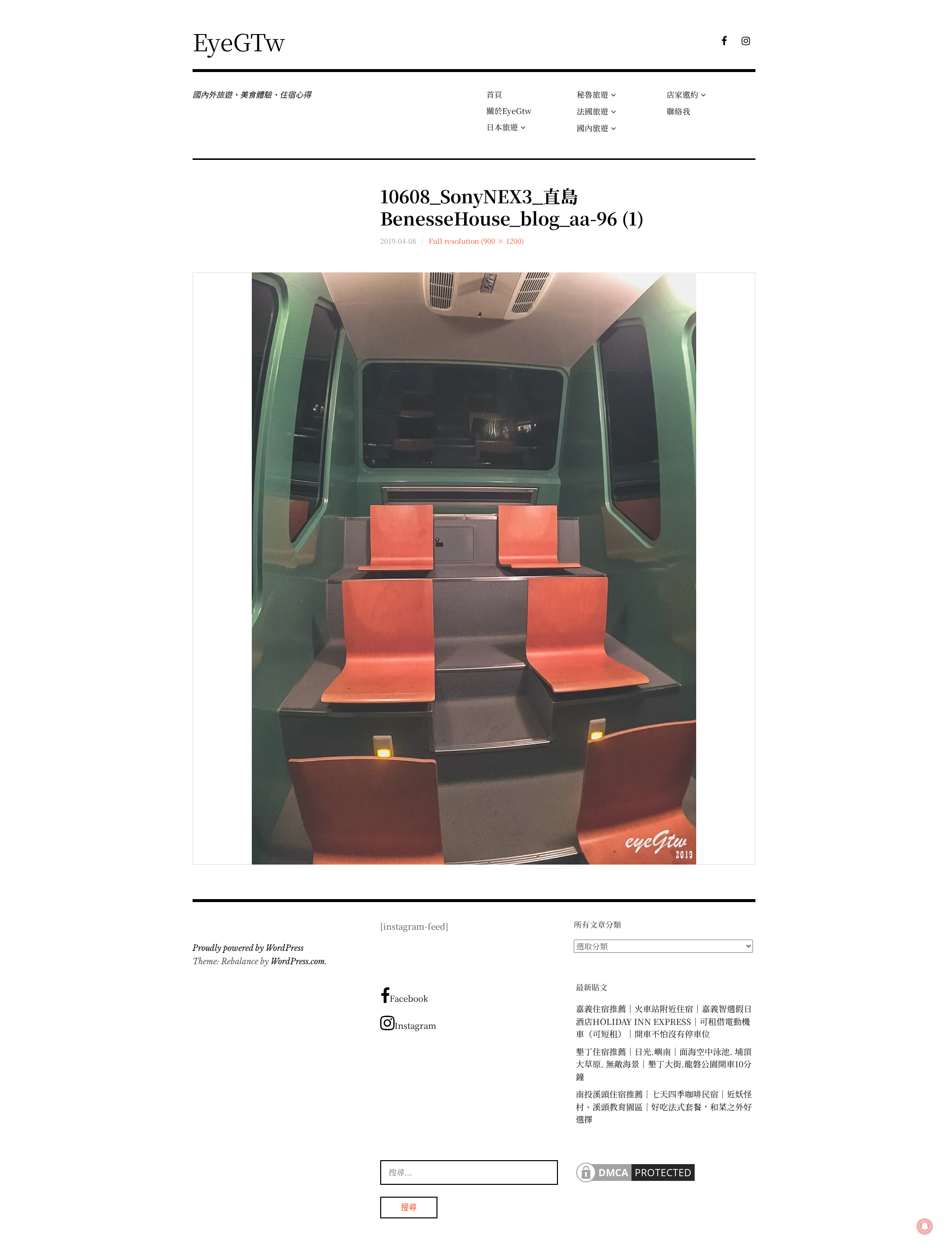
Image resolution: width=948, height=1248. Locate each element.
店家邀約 (682, 94)
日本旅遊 (502, 127)
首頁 (494, 94)
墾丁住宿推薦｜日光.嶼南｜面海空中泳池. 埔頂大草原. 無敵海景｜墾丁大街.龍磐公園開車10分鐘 (663, 1064)
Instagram (415, 1025)
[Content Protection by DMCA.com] (635, 1181)
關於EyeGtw (508, 110)
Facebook (409, 998)
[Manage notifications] (925, 1226)
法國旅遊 (592, 111)
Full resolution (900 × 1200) (476, 241)
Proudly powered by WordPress (248, 948)
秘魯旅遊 (592, 94)
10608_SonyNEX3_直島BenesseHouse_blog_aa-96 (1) (512, 206)
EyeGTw (239, 41)
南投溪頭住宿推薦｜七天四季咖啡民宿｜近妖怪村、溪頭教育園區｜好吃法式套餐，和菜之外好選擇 (664, 1106)
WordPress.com (298, 961)
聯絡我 (678, 111)
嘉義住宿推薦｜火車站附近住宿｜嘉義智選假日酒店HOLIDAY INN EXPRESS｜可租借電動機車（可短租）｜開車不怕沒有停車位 (664, 1021)
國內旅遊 (592, 128)
